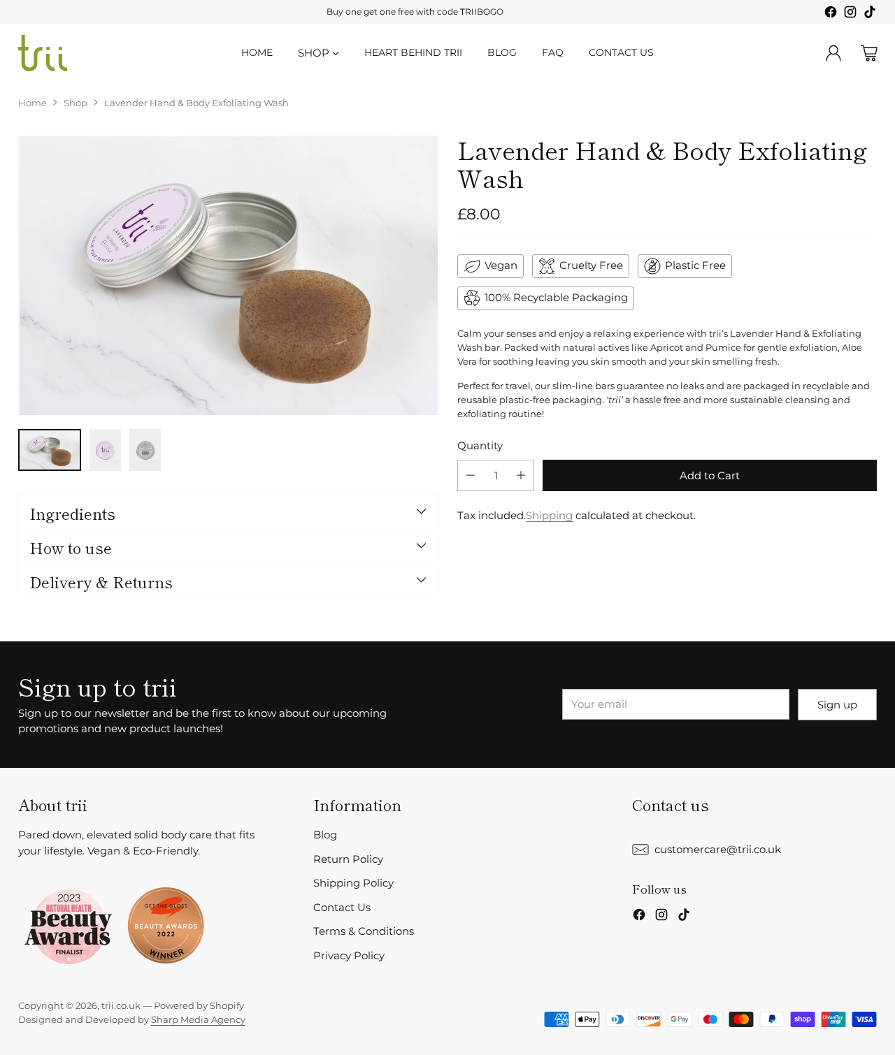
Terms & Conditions (363, 931)
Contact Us (342, 907)
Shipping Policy (353, 882)
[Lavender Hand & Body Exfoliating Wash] (228, 275)
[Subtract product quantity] (470, 475)
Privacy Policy (349, 955)
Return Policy (348, 859)
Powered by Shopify (199, 1005)
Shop (75, 102)
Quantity (480, 445)
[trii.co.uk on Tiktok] (870, 14)
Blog (325, 834)
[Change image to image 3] (145, 450)
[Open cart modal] (869, 53)
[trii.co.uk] (42, 53)
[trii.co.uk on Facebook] (831, 14)
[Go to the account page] (833, 53)
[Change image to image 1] (49, 450)
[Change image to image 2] (105, 450)
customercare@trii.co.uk (717, 849)
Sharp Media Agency (198, 1019)
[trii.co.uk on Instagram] (850, 14)
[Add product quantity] (521, 475)
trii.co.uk (121, 1005)
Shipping (549, 515)
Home (32, 102)
